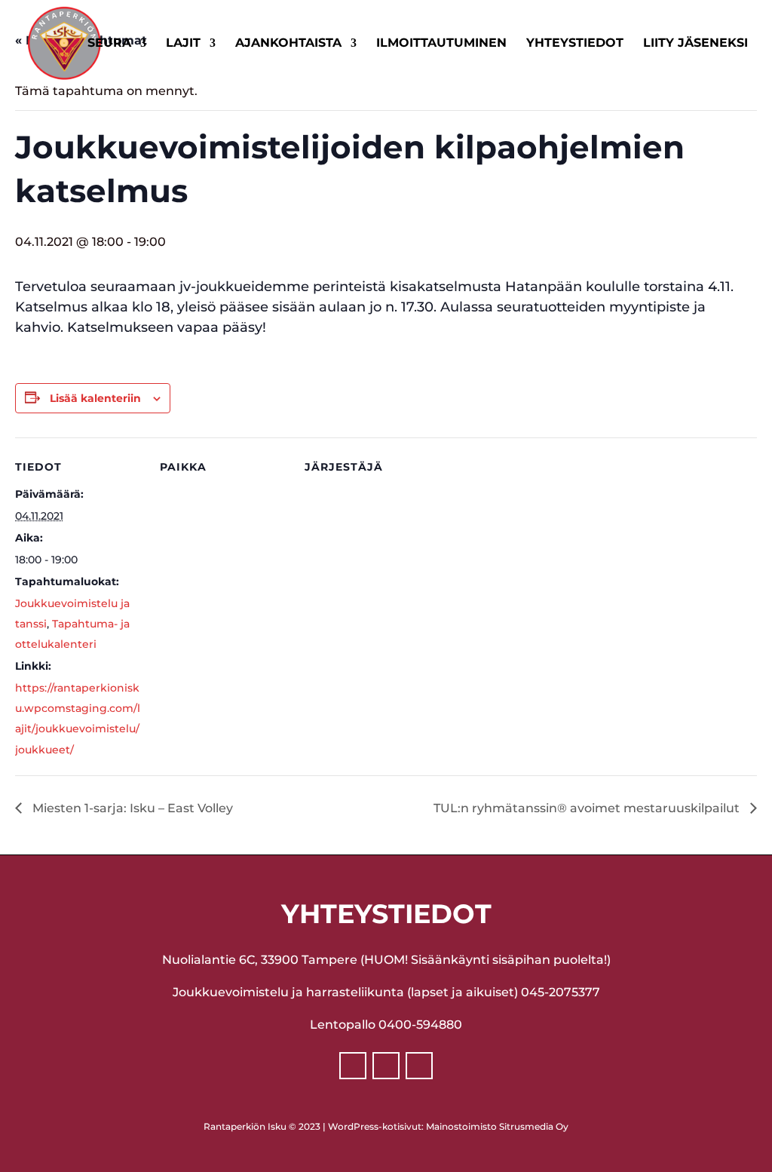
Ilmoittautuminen (441, 44)
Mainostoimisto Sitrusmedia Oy (497, 1126)
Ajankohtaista (288, 44)
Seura (109, 44)
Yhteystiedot (574, 44)
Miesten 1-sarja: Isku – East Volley (131, 808)
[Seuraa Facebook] (352, 1065)
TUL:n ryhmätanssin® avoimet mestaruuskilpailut (588, 808)
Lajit (183, 44)
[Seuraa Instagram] (386, 1065)
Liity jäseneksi (695, 44)
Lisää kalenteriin (95, 398)
